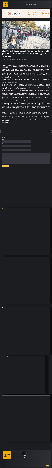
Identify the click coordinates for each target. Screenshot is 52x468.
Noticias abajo (14, 59)
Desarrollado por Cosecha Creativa (10, 465)
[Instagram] (48, 465)
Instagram (24, 457)
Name (3, 139)
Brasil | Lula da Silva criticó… (7, 203)
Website (3, 147)
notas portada (9, 59)
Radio (29, 4)
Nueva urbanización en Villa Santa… (29, 194)
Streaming (24, 455)
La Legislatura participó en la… (8, 194)
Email (3, 143)
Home (27, 4)
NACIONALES (4, 59)
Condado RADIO (25, 453)
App (23, 458)
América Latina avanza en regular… (9, 199)
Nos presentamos (33, 4)
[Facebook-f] (47, 465)
